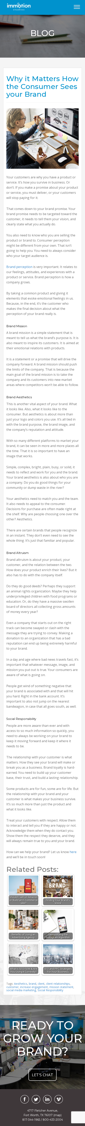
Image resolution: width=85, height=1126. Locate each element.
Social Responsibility (50, 990)
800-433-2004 (53, 1119)
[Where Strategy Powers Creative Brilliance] (23, 6)
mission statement (61, 987)
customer (12, 987)
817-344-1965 (31, 1119)
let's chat (42, 1074)
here (73, 852)
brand (32, 983)
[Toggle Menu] (77, 7)
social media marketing (21, 990)
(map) (57, 1115)
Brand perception (19, 267)
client (41, 983)
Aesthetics (20, 983)
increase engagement (34, 987)
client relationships (58, 983)
